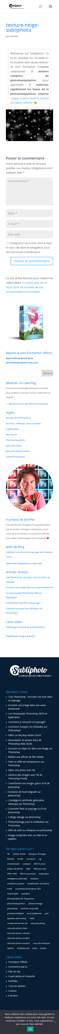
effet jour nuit (39, 868)
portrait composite (30, 908)
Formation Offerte (18, 961)
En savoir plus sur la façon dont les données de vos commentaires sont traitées (26, 287)
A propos (13, 995)
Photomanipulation (15, 440)
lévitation (34, 878)
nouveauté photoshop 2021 (28, 888)
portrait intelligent (15, 913)
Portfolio (13, 981)
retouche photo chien (17, 928)
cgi (40, 858)
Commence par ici (17, 966)
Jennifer (14, 36)
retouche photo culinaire (18, 933)
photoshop (12, 908)
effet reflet (12, 873)
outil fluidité (12, 893)
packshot (25, 893)
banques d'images (37, 854)
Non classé (11, 434)
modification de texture (38, 883)
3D (8, 854)
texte (34, 948)
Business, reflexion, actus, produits (23, 423)
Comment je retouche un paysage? (23, 602)
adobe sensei (19, 854)
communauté (13, 863)
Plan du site (14, 971)
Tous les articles (16, 986)
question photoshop (16, 918)
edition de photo (15, 868)
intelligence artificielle (17, 878)
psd (46, 913)
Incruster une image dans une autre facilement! (29, 587)
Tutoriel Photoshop (15, 456)
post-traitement (34, 913)
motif (9, 888)
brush (20, 858)
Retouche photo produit (18, 451)
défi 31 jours (39, 863)
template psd (23, 948)
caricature (31, 858)
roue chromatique (41, 943)
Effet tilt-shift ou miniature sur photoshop (30, 830)
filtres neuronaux (28, 873)
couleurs (27, 863)
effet (28, 868)
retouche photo (37, 923)
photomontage (35, 903)
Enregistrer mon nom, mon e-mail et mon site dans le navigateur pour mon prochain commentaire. (28, 247)
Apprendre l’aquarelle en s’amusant (24, 563)
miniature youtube (15, 883)
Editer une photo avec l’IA (21, 770)
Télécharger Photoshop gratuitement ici (25, 627)
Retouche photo (14, 445)
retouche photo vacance (18, 943)
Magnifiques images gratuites (20, 636)
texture (43, 948)
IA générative (12, 429)
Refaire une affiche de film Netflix (26, 756)
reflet (32, 918)
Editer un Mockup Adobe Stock (24, 735)
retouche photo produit (18, 938)
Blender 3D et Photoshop (18, 417)
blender (11, 858)
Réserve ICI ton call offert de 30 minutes (28, 403)
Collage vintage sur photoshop (24, 817)
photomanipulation (16, 903)
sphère (10, 948)
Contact (12, 990)
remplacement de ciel (17, 923)
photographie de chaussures (20, 898)
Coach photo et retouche (21, 976)
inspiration (44, 873)
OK (30, 1029)
